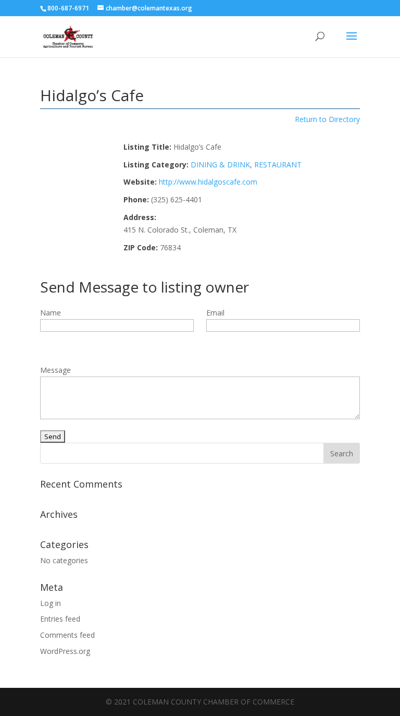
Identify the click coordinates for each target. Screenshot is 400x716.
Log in (50, 603)
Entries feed (60, 619)
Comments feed (67, 635)
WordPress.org (65, 651)
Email (215, 313)
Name (50, 313)
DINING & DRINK (220, 164)
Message (55, 370)
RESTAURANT (278, 164)
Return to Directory (327, 119)
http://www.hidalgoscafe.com (208, 182)
